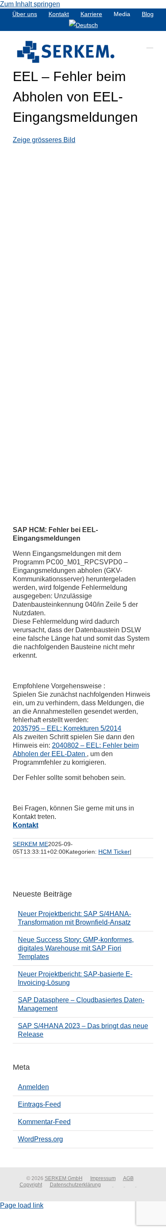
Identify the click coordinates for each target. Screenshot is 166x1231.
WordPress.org (40, 1139)
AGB (128, 1178)
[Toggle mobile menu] (149, 43)
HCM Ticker (114, 851)
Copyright (31, 1185)
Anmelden (33, 1087)
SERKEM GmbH (64, 1178)
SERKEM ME (30, 844)
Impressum (103, 1178)
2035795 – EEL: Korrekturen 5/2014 (67, 728)
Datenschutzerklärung (75, 1185)
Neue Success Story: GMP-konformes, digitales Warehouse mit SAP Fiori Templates (76, 948)
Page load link (21, 1205)
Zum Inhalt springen (30, 4)
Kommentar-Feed (44, 1121)
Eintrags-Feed (39, 1104)
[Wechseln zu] (83, 25)
